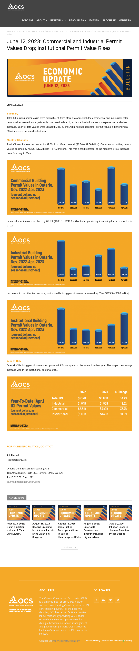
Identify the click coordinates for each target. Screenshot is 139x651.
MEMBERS (125, 20)
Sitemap (128, 640)
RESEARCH (56, 20)
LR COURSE (109, 20)
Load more (68, 547)
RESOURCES (76, 20)
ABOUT (40, 20)
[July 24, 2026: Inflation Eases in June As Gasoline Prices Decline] (120, 513)
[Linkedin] (103, 600)
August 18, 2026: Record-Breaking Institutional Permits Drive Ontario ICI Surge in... (43, 530)
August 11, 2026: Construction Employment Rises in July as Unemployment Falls (69, 530)
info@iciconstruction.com (66, 640)
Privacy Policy (93, 640)
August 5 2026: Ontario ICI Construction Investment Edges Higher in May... (93, 530)
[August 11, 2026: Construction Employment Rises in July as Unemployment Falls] (69, 513)
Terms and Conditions (112, 640)
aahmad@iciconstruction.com (23, 481)
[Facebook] (96, 600)
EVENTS (94, 20)
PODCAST (27, 20)
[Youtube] (117, 600)
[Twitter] (110, 600)
